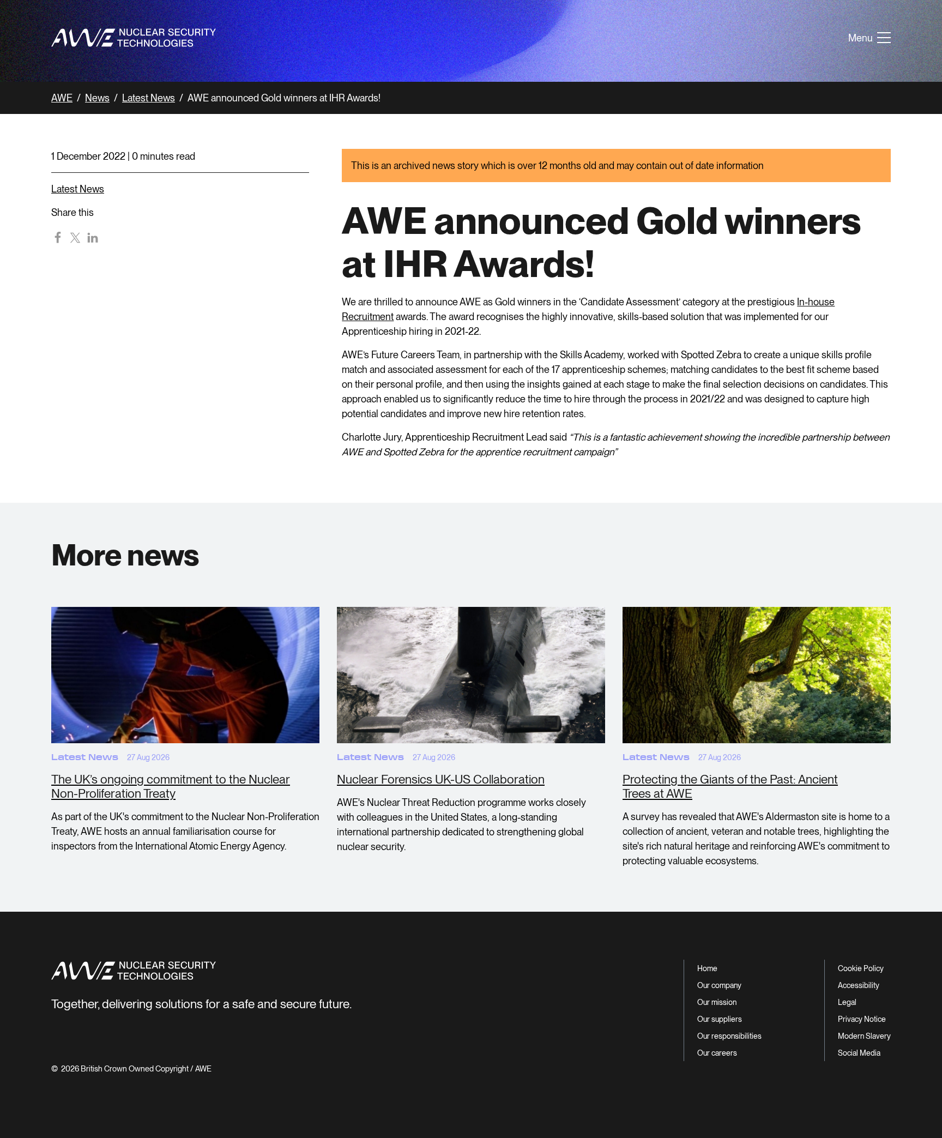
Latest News (148, 98)
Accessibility (858, 985)
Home (707, 968)
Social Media (859, 1053)
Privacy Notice (862, 1019)
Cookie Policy (861, 968)
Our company (719, 985)
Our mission (716, 1002)
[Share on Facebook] (58, 237)
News (97, 98)
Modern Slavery (864, 1036)
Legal (847, 1002)
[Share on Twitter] (75, 237)
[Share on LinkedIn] (92, 237)
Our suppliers (719, 1019)
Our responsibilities (729, 1036)
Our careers (717, 1053)
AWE (62, 98)
